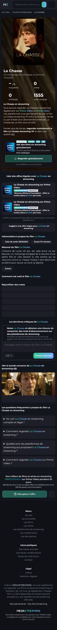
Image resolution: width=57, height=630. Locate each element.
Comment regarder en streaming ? (24, 433)
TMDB (42, 615)
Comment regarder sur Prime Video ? (28, 461)
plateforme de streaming (37, 597)
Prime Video (26, 111)
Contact (28, 560)
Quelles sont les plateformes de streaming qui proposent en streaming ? (26, 447)
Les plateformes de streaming (28, 529)
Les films (28, 522)
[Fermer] (52, 494)
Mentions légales (28, 576)
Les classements (28, 533)
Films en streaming (22, 12)
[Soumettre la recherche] (44, 4)
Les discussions (28, 536)
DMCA (28, 572)
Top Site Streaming (37, 604)
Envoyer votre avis (43, 355)
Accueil (6, 12)
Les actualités (29, 518)
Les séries (28, 525)
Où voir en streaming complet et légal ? (23, 420)
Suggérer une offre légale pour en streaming (29, 227)
